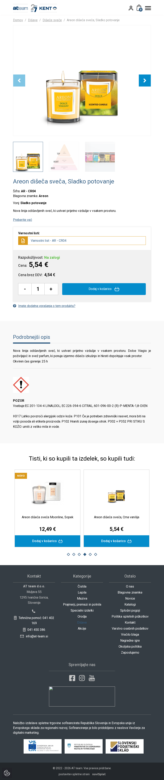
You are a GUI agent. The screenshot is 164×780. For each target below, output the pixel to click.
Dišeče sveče (52, 20)
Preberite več (22, 220)
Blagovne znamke (130, 592)
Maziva (82, 598)
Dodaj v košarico (100, 289)
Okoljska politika (130, 646)
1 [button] (68, 554)
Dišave (33, 20)
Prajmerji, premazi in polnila (82, 604)
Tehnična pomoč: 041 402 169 (36, 620)
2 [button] (73, 554)
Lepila (82, 592)
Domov (18, 20)
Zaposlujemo (130, 652)
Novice (130, 598)
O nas (130, 586)
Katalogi (130, 604)
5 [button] (90, 554)
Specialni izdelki (82, 610)
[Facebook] (72, 678)
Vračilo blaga (130, 634)
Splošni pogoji (130, 610)
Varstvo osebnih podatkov (130, 628)
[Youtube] (92, 678)
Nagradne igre (130, 640)
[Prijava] (134, 8)
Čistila (82, 586)
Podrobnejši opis (31, 337)
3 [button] (79, 554)
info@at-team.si (36, 636)
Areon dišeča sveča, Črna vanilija (116, 517)
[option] (82, 80)
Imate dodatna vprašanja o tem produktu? (46, 306)
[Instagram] (82, 678)
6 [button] (95, 554)
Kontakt (130, 622)
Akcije (82, 628)
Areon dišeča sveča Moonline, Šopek (47, 517)
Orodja (82, 616)
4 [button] (84, 554)
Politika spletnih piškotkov (130, 616)
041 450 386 (36, 630)
